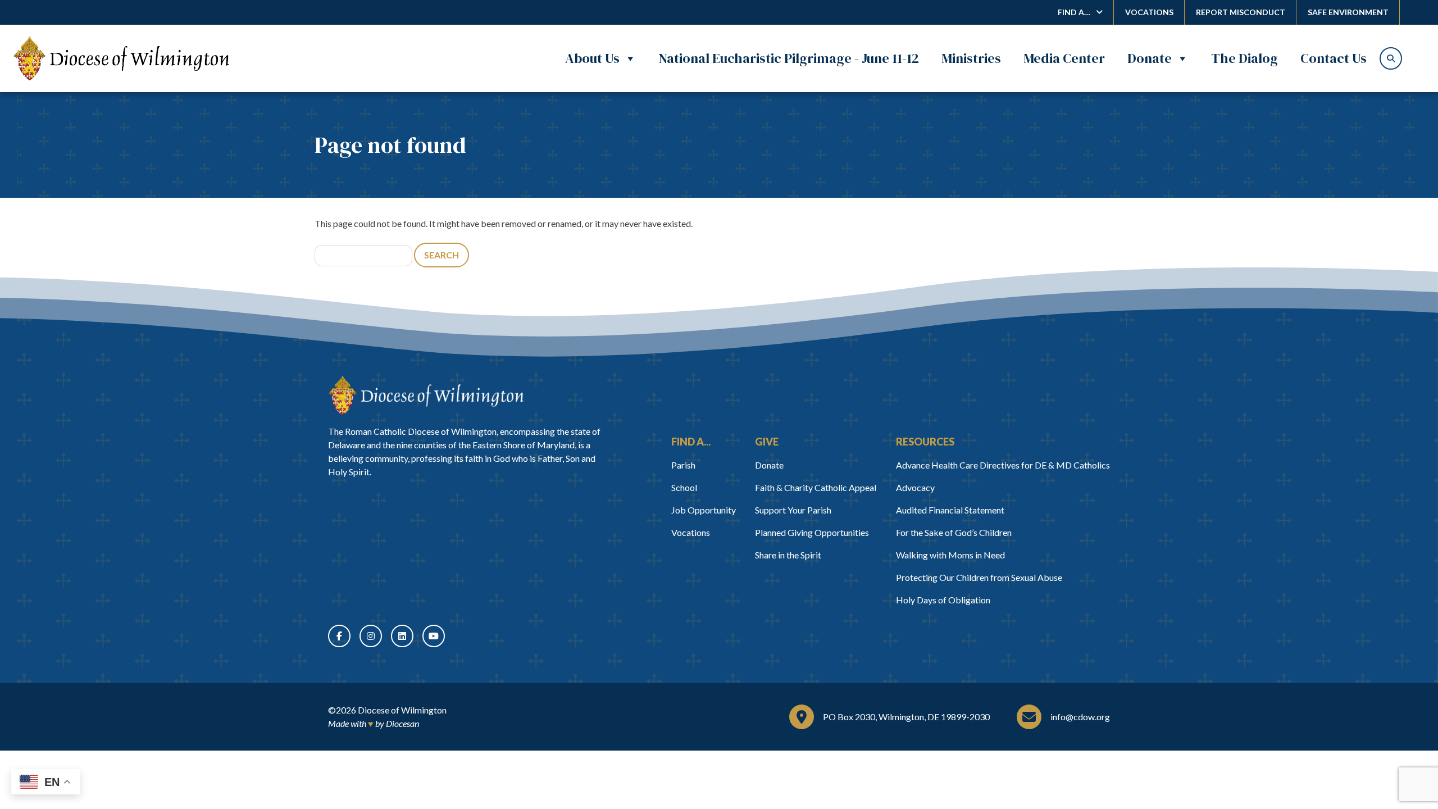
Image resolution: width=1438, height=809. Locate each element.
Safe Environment (1348, 12)
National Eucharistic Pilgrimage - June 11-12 (789, 58)
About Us (592, 58)
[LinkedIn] (402, 636)
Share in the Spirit (788, 554)
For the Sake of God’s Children (954, 532)
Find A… (1074, 12)
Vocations (1149, 12)
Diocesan (402, 723)
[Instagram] (371, 636)
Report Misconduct (1240, 12)
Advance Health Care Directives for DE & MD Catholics (1003, 465)
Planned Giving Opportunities (812, 532)
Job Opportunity (703, 510)
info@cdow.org (1080, 716)
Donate (1149, 58)
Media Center (1064, 58)
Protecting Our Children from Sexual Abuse (979, 577)
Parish (683, 465)
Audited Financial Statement (950, 510)
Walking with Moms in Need (950, 554)
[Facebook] (339, 636)
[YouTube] (433, 636)
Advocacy (915, 487)
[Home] (426, 395)
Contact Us (1333, 58)
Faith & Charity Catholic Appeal (815, 487)
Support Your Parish (793, 510)
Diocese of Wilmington (402, 710)
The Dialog (1244, 58)
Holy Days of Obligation (943, 599)
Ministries (971, 58)
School (684, 487)
